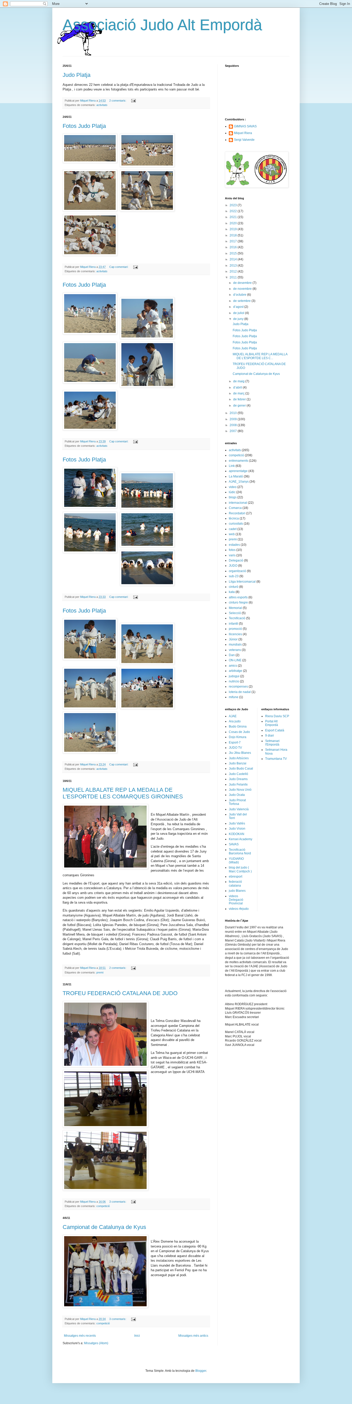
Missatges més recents (80, 1335)
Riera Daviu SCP (277, 716)
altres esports (238, 597)
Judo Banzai (237, 763)
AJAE (233, 716)
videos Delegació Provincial (236, 899)
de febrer (240, 399)
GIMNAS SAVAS (245, 126)
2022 (234, 211)
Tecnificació (237, 618)
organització (237, 571)
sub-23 (234, 576)
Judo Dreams (238, 779)
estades (234, 545)
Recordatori (237, 513)
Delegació (236, 560)
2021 (234, 217)
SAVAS (234, 844)
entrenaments (238, 461)
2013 (234, 265)
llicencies (235, 634)
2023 (234, 205)
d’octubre (240, 294)
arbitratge (235, 671)
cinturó (233, 587)
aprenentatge (238, 471)
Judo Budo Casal (241, 768)
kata (232, 592)
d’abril (238, 387)
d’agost (238, 307)
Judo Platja (76, 75)
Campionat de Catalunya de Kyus (104, 1227)
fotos (232, 550)
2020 (234, 223)
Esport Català (274, 730)
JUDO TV (235, 747)
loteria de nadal (240, 692)
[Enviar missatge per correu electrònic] (133, 100)
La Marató (236, 476)
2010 (234, 413)
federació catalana (235, 883)
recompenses (238, 686)
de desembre (243, 283)
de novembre (243, 289)
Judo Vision (237, 828)
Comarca (235, 508)
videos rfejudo (239, 909)
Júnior (233, 639)
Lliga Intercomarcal (242, 581)
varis (232, 555)
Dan (232, 655)
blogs (233, 497)
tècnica (234, 518)
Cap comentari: (119, 266)
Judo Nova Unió (240, 789)
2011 (234, 277)
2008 (234, 425)
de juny (238, 319)
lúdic (232, 492)
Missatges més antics (193, 1335)
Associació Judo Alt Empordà (162, 25)
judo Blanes (237, 891)
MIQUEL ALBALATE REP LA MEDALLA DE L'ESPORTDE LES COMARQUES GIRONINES (123, 793)
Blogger (200, 1371)
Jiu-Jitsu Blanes (240, 753)
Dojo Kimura (237, 737)
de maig (239, 381)
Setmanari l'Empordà (272, 742)
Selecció (235, 613)
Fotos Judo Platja (84, 126)
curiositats (236, 523)
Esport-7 (235, 742)
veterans (235, 650)
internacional (238, 503)
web (232, 534)
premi (99, 972)
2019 (234, 229)
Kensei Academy (240, 839)
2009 (234, 419)
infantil (233, 623)
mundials (235, 644)
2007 (234, 431)
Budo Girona (238, 726)
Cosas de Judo (239, 732)
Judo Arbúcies (239, 758)
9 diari (269, 735)
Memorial (235, 608)
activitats (101, 104)
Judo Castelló (238, 774)
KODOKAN (236, 834)
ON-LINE (235, 660)
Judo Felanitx (238, 784)
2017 (234, 241)
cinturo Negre (238, 602)
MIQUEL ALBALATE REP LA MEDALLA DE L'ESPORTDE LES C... (260, 356)
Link (232, 466)
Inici (137, 1335)
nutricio (234, 681)
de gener (240, 405)
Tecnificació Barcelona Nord (240, 851)
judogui (234, 676)
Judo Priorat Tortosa (237, 802)
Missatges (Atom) (96, 1343)
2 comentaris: (118, 100)
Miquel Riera (243, 133)
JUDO (233, 565)
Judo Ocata (237, 795)
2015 (234, 253)
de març (239, 393)
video (233, 487)
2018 (234, 235)
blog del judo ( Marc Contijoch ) (240, 869)
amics (233, 665)
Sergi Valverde (244, 140)
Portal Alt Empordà (271, 723)
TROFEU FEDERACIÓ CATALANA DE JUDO (120, 993)
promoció (235, 629)
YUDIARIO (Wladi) (236, 860)
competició (103, 1206)
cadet (233, 529)
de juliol (239, 313)
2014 (234, 259)
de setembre (242, 301)
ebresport (235, 876)
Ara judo (235, 721)
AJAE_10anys (239, 481)
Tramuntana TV (276, 759)
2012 (234, 271)
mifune (233, 697)
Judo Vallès (237, 823)
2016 (234, 247)
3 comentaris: (118, 1201)
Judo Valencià (239, 809)
